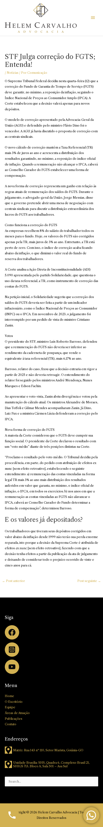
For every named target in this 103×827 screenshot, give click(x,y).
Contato (10, 724)
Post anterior (13, 581)
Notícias (12, 73)
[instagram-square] (51, 650)
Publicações (13, 718)
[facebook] (51, 633)
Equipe (10, 707)
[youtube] (51, 667)
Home (9, 696)
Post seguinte (89, 581)
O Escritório (14, 702)
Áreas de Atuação (17, 713)
